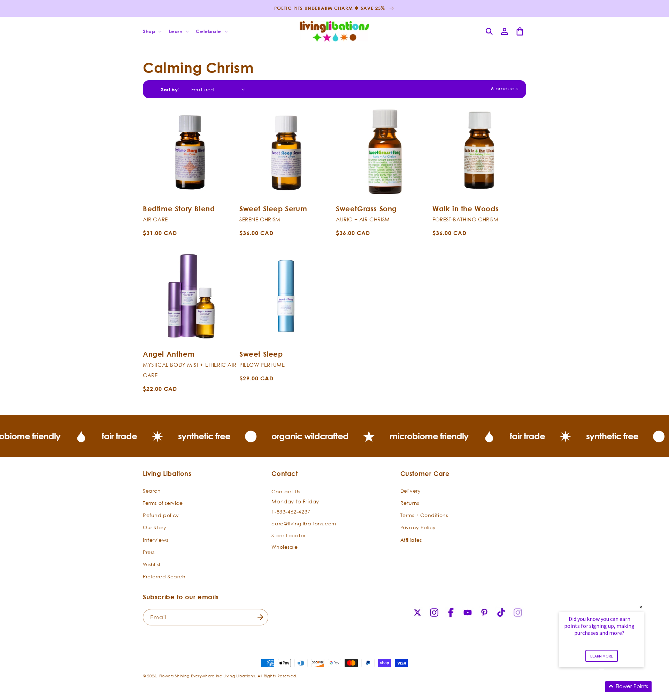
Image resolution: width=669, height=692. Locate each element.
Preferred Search (164, 576)
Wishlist (152, 564)
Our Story (154, 527)
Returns (409, 503)
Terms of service (163, 503)
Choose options (189, 190)
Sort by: (170, 89)
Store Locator (288, 535)
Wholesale (284, 547)
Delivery (410, 491)
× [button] (640, 607)
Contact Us (285, 491)
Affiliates (411, 540)
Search (152, 491)
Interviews (155, 540)
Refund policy (161, 515)
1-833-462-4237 (290, 512)
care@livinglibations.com (303, 523)
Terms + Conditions (424, 515)
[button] (151, 31)
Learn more (601, 656)
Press (149, 552)
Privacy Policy (418, 527)
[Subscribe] (260, 617)
